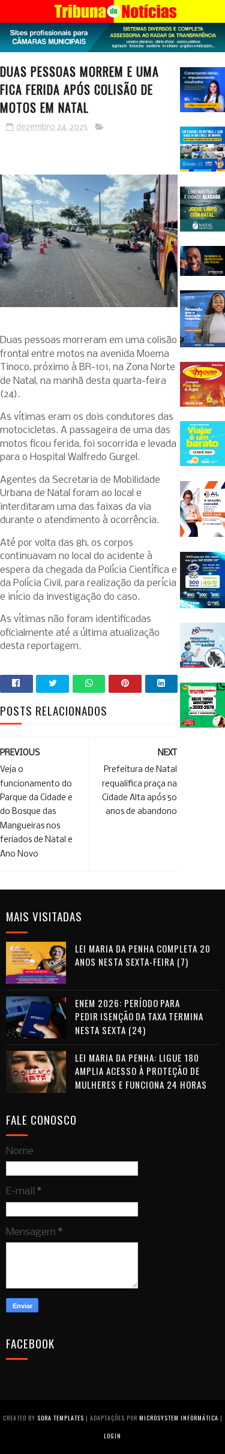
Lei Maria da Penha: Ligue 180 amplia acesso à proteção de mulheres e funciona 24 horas (141, 1071)
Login (112, 1435)
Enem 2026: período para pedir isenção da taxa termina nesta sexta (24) (139, 1016)
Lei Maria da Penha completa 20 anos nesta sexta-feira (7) (143, 955)
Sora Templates (60, 1417)
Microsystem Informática (178, 1417)
